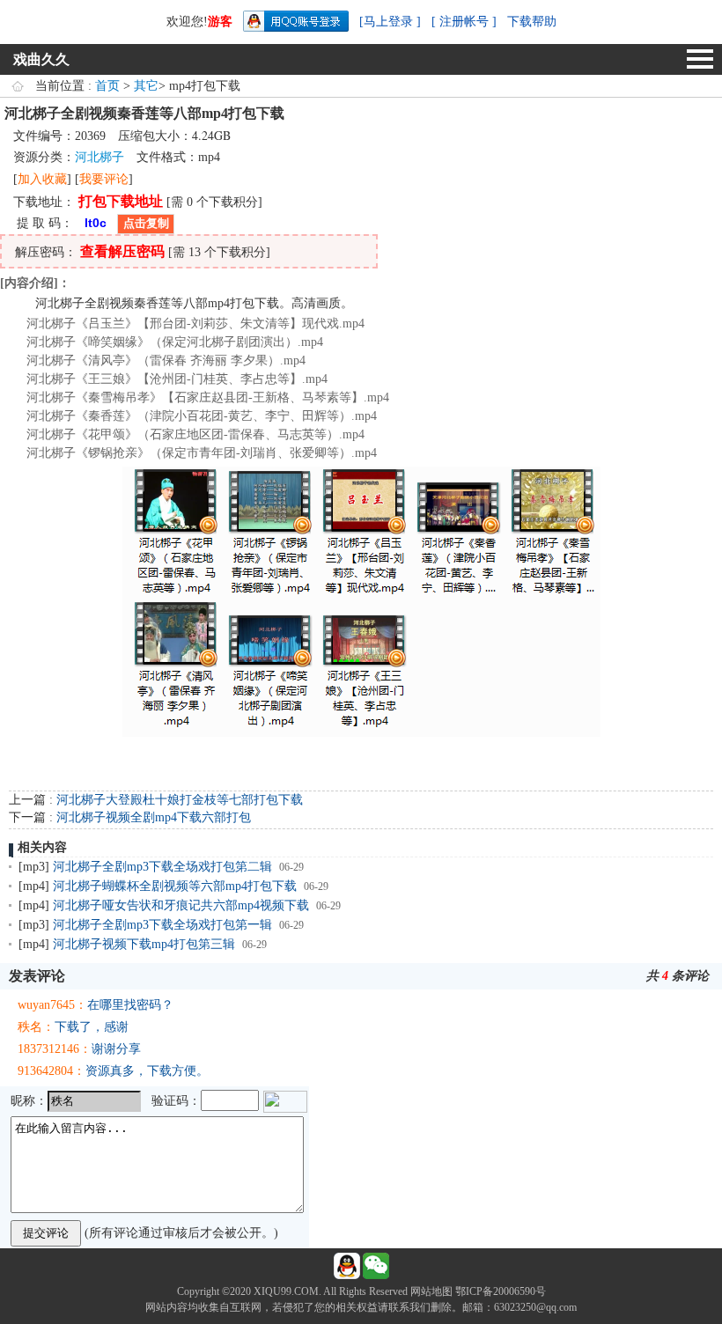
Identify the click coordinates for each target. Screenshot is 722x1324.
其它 (146, 85)
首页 (107, 85)
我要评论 (104, 179)
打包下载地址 (120, 201)
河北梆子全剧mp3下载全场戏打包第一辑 (162, 924)
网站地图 (431, 1291)
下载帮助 (531, 21)
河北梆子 (99, 157)
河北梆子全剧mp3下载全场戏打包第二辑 (162, 866)
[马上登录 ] (390, 21)
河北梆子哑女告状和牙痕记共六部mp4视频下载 (181, 905)
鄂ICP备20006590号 (500, 1291)
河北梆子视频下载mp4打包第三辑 (144, 944)
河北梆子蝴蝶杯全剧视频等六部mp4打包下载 (175, 886)
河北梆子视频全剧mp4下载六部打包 (153, 817)
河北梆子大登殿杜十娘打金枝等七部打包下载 (179, 799)
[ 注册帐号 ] (464, 21)
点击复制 (146, 223)
